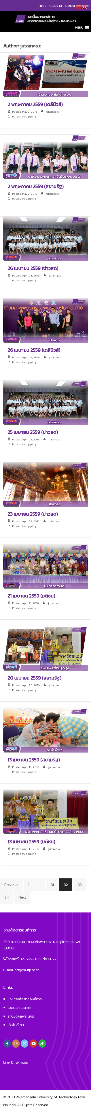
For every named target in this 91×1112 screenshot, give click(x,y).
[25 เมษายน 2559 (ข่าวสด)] (45, 402)
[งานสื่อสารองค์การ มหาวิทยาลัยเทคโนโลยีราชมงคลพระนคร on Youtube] (33, 1043)
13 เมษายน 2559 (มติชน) (31, 841)
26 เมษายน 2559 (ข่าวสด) (33, 268)
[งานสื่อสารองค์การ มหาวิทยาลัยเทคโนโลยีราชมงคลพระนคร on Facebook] (7, 1043)
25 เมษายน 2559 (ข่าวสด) (33, 432)
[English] (85, 6)
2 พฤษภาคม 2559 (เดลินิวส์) (35, 104)
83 (80, 884)
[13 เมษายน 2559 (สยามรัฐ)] (45, 730)
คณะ (42, 5)
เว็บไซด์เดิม (16, 1025)
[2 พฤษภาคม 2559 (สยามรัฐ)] (45, 156)
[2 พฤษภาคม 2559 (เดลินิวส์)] (45, 74)
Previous (11, 884)
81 (52, 884)
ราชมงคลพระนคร (21, 1016)
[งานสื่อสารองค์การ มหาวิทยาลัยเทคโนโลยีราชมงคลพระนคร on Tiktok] (42, 1043)
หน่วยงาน (55, 5)
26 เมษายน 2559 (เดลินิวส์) (34, 350)
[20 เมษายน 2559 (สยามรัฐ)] (45, 648)
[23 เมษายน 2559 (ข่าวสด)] (45, 484)
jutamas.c (52, 111)
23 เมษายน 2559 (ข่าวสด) (33, 514)
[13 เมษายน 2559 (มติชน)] (45, 812)
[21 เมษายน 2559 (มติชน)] (45, 566)
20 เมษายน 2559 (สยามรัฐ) (34, 678)
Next (22, 897)
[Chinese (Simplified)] (79, 6)
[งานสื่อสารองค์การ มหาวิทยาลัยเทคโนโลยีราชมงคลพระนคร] (45, 18)
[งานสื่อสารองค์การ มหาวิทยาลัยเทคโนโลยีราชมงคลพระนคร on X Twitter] (24, 1043)
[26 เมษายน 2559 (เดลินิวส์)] (45, 320)
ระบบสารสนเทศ (19, 1007)
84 (6, 897)
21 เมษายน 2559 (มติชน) (31, 595)
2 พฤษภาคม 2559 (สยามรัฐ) (36, 186)
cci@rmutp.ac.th (27, 970)
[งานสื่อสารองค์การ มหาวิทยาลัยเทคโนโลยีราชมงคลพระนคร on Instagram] (16, 1043)
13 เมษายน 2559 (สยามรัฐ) (34, 759)
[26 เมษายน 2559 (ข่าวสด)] (45, 238)
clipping (30, 116)
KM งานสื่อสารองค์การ (25, 999)
